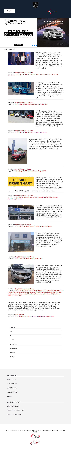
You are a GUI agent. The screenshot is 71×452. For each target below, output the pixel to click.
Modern (59, 292)
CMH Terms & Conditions (15, 410)
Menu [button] (10, 11)
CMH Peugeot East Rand (25, 72)
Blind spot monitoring (35, 290)
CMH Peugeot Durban (24, 169)
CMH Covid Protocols (14, 414)
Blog (16, 72)
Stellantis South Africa (14, 76)
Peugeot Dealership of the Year (48, 74)
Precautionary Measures (15, 199)
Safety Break (30, 294)
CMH (17, 197)
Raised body (22, 294)
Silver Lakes (38, 258)
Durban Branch (39, 226)
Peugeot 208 (43, 104)
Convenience (54, 197)
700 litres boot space (22, 290)
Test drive (57, 294)
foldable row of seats (35, 292)
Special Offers (12, 384)
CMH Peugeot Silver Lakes (26, 257)
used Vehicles (11, 388)
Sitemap (9, 396)
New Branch (48, 226)
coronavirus (35, 316)
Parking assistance (13, 294)
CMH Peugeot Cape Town (25, 102)
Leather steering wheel (49, 292)
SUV (52, 294)
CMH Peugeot (35, 5)
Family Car (25, 292)
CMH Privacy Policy (13, 406)
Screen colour (39, 294)
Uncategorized (19, 314)
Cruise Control (55, 290)
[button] (33, 45)
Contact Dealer (12, 392)
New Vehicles (11, 379)
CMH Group (22, 197)
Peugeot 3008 (42, 171)
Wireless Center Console (15, 295)
